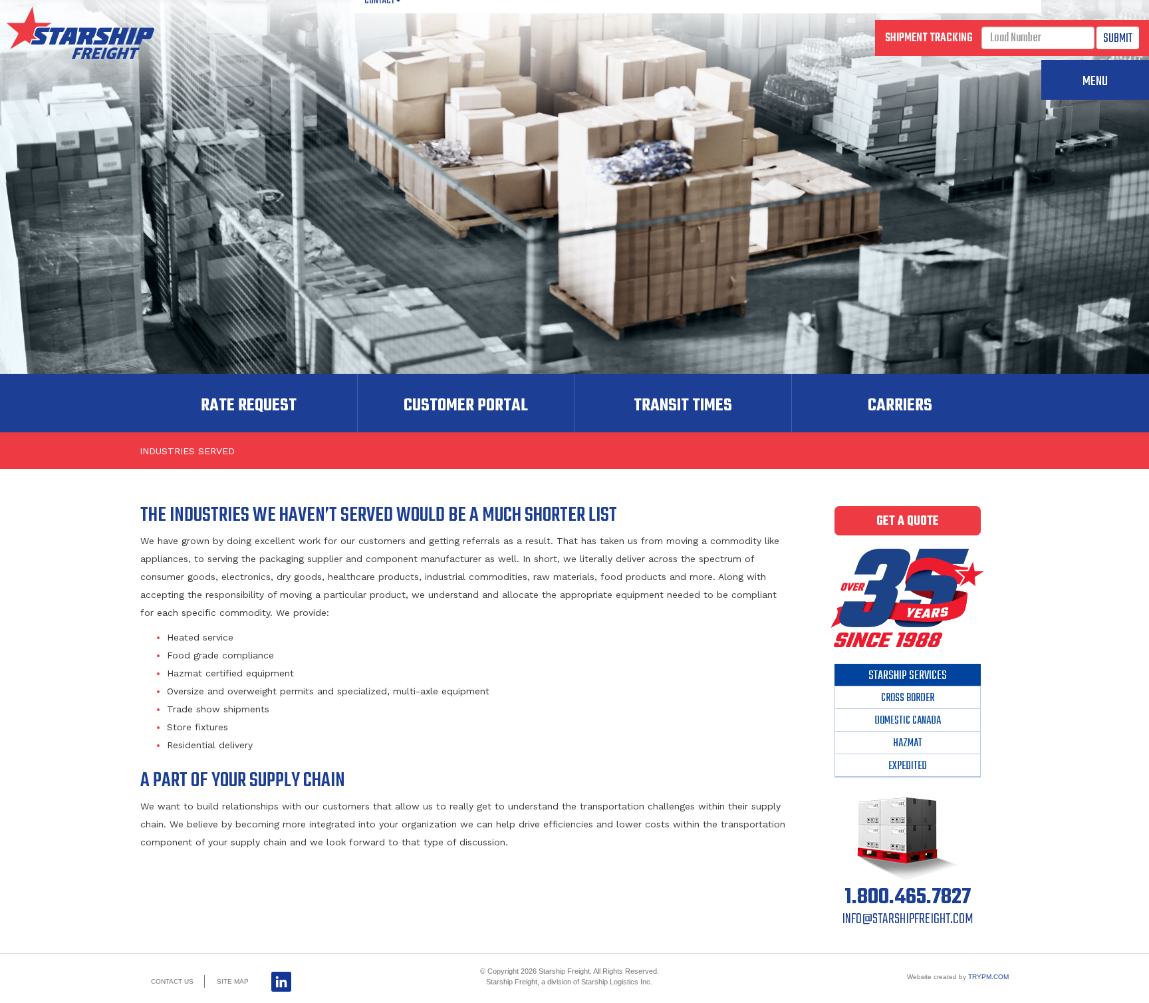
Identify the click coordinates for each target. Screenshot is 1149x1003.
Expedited (907, 766)
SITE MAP (233, 981)
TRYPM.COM (988, 976)
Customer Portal (466, 405)
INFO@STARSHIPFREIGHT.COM (907, 919)
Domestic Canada (907, 721)
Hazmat (907, 743)
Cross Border (907, 698)
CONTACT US (172, 981)
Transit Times (683, 405)
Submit (1117, 39)
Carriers (900, 405)
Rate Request (249, 405)
